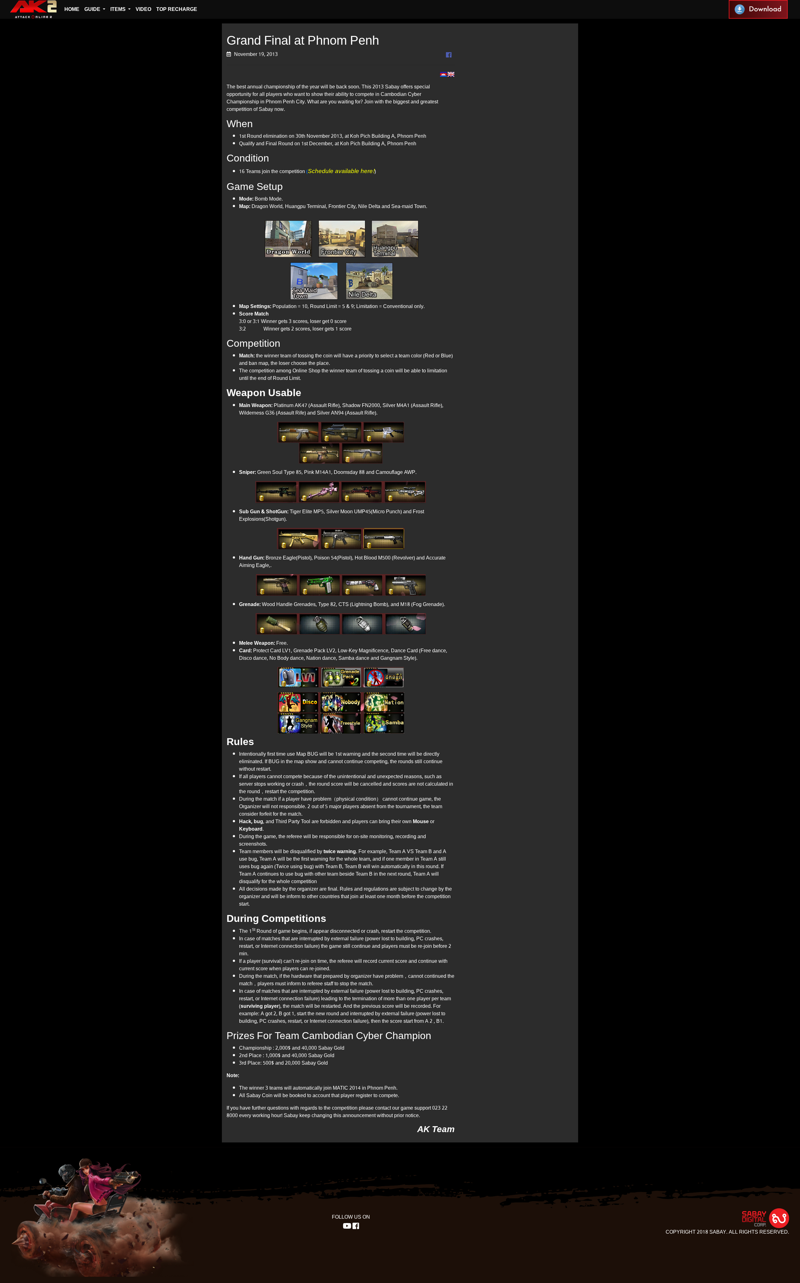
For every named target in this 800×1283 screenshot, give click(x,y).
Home (71, 9)
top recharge (176, 9)
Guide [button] (93, 9)
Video (143, 9)
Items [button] (118, 9)
